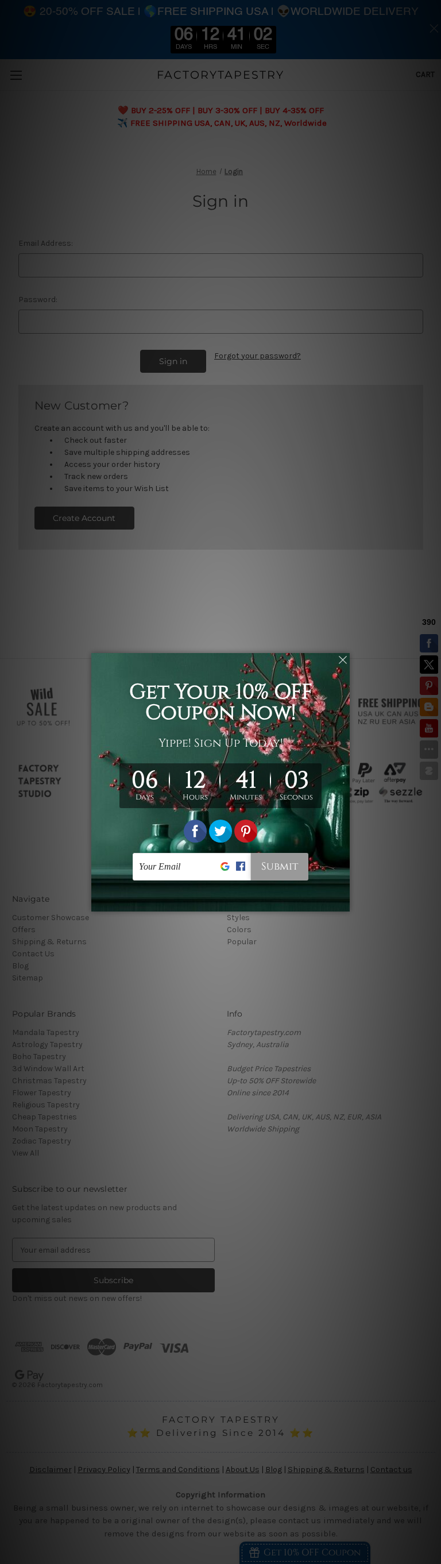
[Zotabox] (342, 901)
